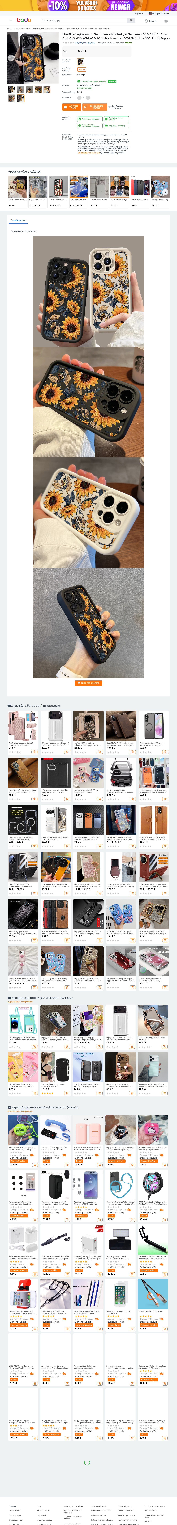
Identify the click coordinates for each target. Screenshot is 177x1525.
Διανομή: (65, 85)
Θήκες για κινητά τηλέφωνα (100, 28)
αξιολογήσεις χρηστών (85, 43)
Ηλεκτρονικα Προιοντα (22, 28)
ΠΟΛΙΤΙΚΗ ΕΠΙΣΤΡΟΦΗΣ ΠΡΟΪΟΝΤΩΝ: (67, 137)
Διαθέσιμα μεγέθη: (66, 69)
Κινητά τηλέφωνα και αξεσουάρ (76, 28)
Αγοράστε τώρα (71, 107)
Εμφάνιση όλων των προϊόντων (20, 1002)
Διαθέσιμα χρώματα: (66, 60)
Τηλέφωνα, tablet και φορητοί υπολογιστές (47, 28)
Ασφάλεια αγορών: (66, 118)
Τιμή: (65, 51)
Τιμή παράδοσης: (68, 92)
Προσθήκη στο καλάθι (93, 107)
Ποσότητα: (66, 98)
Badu (9, 28)
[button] (11, 20)
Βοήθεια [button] (137, 14)
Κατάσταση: (66, 75)
